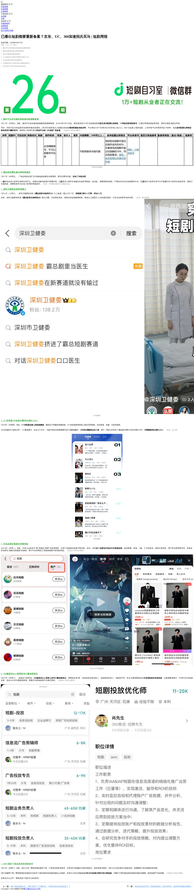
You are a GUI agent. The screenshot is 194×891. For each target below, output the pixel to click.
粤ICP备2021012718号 (32, 889)
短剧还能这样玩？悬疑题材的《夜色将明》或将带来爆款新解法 (163, 886)
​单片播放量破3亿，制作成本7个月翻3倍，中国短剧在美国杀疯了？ (40, 886)
